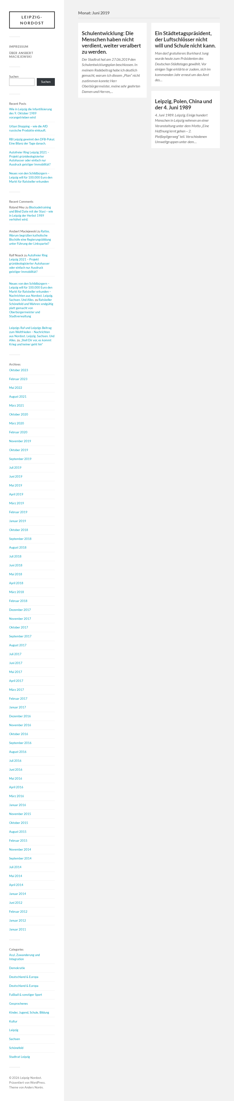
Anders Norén (33, 1087)
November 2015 (20, 814)
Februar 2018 (18, 601)
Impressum (18, 46)
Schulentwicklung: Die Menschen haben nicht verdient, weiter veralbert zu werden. (111, 42)
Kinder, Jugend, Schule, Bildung (29, 1012)
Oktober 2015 (18, 823)
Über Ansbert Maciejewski (21, 54)
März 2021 (16, 405)
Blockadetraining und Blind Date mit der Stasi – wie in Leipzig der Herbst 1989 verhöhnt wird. (31, 213)
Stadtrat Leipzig (19, 1057)
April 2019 (16, 494)
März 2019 (16, 503)
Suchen (14, 76)
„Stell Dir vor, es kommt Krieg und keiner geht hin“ (30, 342)
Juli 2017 (15, 654)
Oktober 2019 (18, 450)
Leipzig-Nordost (32, 20)
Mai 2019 (15, 485)
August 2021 (18, 396)
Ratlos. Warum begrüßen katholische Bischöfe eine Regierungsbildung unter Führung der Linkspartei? (30, 237)
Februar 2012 (18, 911)
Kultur (13, 1021)
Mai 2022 (15, 387)
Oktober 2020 (18, 414)
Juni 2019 (15, 476)
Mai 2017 (15, 672)
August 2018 (18, 547)
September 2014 (20, 858)
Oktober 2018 (18, 530)
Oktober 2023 (18, 370)
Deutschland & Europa (23, 977)
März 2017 (16, 689)
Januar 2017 (17, 707)
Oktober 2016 (18, 734)
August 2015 (18, 831)
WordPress (37, 1082)
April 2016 (16, 787)
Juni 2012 (15, 902)
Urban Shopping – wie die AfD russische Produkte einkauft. (28, 128)
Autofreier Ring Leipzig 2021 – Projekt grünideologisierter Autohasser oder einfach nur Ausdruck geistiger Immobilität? (30, 158)
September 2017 (20, 636)
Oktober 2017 (18, 627)
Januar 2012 (17, 920)
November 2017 (20, 618)
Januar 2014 (17, 894)
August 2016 (18, 752)
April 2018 (16, 583)
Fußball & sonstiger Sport (25, 994)
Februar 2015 (18, 840)
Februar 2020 (18, 432)
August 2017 (18, 645)
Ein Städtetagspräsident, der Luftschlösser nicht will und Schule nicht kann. (185, 39)
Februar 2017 (18, 698)
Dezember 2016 (20, 716)
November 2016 (20, 725)
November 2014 (20, 849)
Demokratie (17, 968)
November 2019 (20, 441)
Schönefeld (16, 1048)
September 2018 (20, 539)
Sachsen (14, 1039)
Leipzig (13, 1030)
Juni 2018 (15, 565)
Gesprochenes (18, 1003)
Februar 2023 (18, 379)
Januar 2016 (17, 805)
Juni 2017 (15, 663)
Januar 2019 (17, 521)
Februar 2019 (18, 512)
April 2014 (16, 885)
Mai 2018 (15, 574)
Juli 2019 (15, 467)
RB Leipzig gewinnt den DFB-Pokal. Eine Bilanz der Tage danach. (32, 141)
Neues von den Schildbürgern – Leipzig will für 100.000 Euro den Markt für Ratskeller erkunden (30, 177)
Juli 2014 (15, 867)
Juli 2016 (15, 760)
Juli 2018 (15, 556)
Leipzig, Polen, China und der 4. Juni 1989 (183, 104)
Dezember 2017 (20, 610)
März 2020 (16, 423)
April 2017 (16, 681)
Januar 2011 (17, 929)
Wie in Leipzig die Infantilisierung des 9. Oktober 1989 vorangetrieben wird (30, 113)
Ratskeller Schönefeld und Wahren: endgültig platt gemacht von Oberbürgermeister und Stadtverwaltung (31, 308)
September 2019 (20, 459)
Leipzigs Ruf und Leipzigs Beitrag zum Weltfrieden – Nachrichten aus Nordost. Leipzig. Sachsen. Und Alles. (31, 334)
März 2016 (16, 796)
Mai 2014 (15, 876)
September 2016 (20, 743)
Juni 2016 (15, 769)
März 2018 (16, 592)
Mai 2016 (15, 778)
